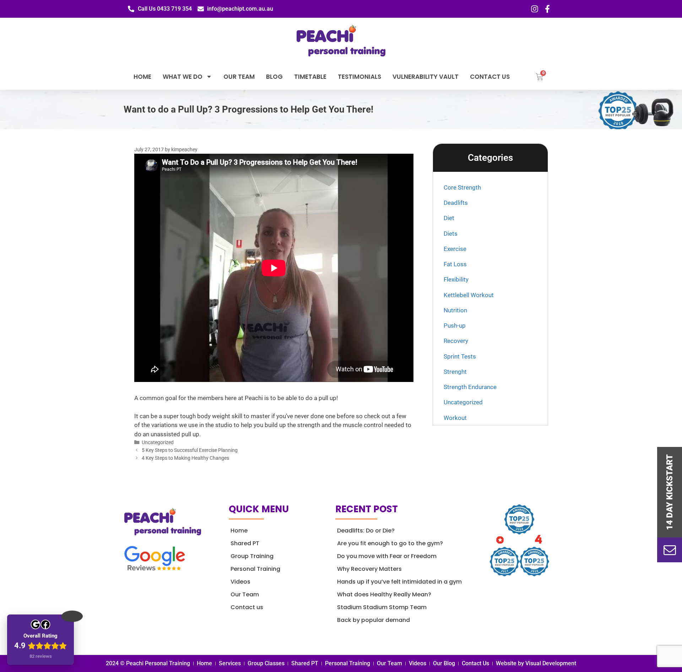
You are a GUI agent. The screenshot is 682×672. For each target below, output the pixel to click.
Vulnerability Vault (426, 76)
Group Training (252, 556)
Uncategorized (158, 442)
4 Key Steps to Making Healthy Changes (185, 458)
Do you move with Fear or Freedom (387, 556)
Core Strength (462, 187)
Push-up (455, 325)
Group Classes (266, 663)
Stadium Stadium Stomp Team (382, 607)
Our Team (239, 76)
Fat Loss (455, 264)
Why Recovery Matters (369, 569)
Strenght (455, 371)
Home (142, 76)
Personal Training (255, 569)
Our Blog (444, 663)
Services (230, 663)
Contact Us (475, 663)
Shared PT (245, 543)
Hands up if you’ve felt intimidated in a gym (399, 582)
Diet (449, 218)
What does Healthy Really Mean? (384, 594)
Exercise (455, 248)
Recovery (456, 340)
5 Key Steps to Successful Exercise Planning (190, 450)
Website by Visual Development (536, 663)
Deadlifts (456, 202)
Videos (240, 582)
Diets (451, 233)
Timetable (310, 76)
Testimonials (359, 76)
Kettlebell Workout (469, 295)
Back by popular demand (373, 620)
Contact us (490, 76)
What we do (182, 76)
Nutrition (455, 310)
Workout (455, 417)
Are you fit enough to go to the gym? (390, 543)
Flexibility (456, 279)
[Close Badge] (72, 616)
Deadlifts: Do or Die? (366, 530)
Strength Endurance (470, 386)
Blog (274, 76)
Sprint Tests (460, 356)
